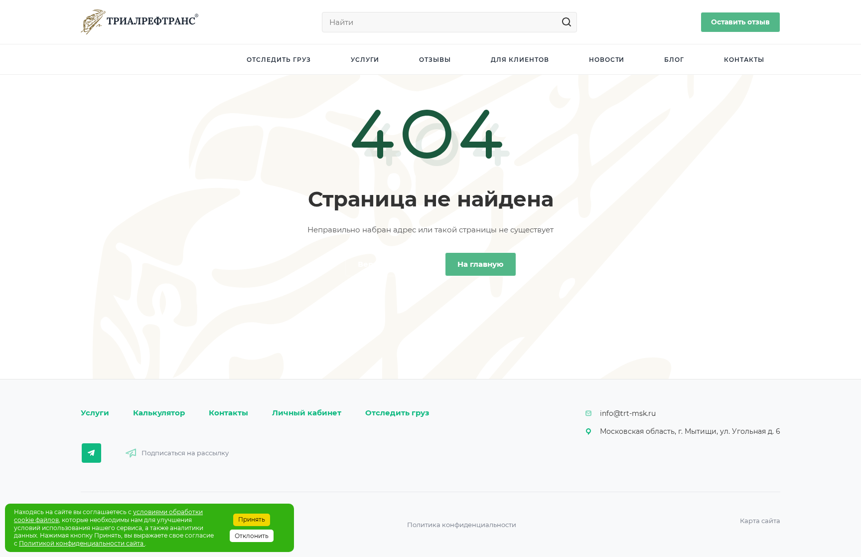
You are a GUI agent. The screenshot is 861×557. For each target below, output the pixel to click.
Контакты (228, 412)
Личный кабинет (306, 412)
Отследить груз (397, 412)
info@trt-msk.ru (628, 413)
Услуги (95, 412)
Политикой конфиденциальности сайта (82, 543)
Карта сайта (760, 521)
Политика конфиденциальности (461, 525)
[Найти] (569, 22)
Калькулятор (159, 412)
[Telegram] (91, 453)
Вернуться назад (392, 264)
